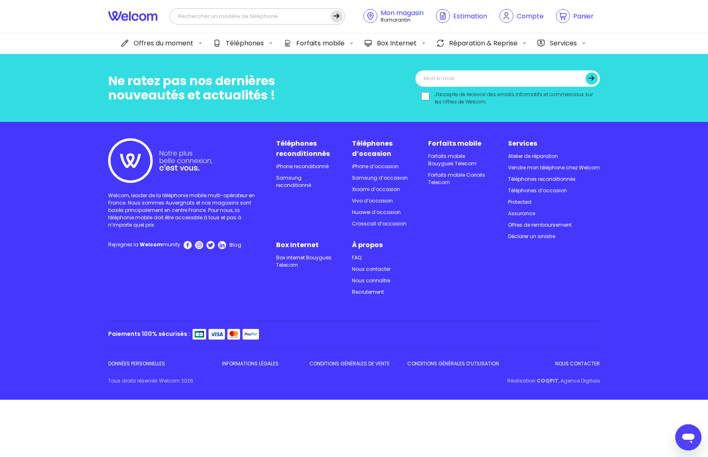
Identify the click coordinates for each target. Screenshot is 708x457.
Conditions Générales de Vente (349, 363)
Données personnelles (136, 363)
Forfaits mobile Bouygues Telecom (452, 160)
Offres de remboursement (540, 224)
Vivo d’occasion (372, 200)
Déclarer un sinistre (531, 236)
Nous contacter (371, 269)
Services (563, 43)
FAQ (356, 257)
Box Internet (397, 43)
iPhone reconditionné (302, 166)
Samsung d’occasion (380, 177)
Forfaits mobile (320, 43)
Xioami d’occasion (376, 189)
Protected (519, 201)
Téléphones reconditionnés (303, 148)
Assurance (521, 213)
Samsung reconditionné (293, 181)
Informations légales (250, 363)
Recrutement (368, 291)
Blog (235, 245)
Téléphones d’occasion (372, 148)
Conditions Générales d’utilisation (453, 363)
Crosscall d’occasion (379, 223)
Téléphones (245, 43)
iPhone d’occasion (375, 166)
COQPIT (547, 380)
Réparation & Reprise (483, 43)
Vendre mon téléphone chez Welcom (554, 167)
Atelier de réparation (533, 156)
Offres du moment (163, 43)
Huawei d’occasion (376, 212)
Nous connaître (371, 280)
